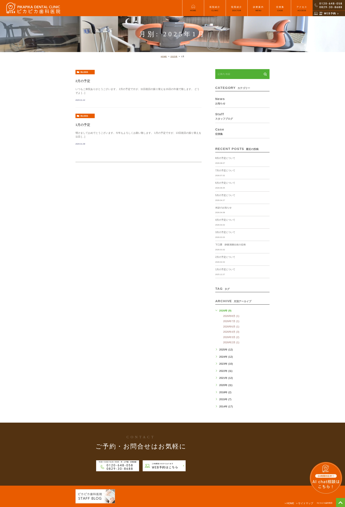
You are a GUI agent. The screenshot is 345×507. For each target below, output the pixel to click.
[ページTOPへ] (340, 502)
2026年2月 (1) (231, 342)
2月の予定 (82, 81)
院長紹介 (236, 8)
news (220, 101)
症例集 (280, 8)
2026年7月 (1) (231, 321)
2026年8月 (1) (231, 316)
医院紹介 (215, 8)
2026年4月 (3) (231, 331)
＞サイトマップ (304, 503)
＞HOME (289, 503)
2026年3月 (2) (231, 337)
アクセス (301, 8)
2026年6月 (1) (231, 326)
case (219, 131)
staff (224, 116)
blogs (84, 72)
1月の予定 (82, 125)
